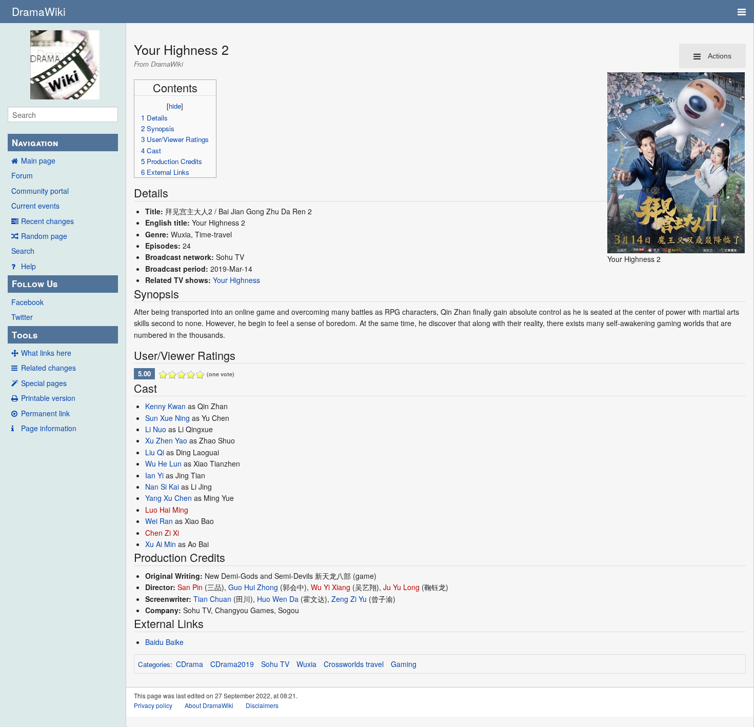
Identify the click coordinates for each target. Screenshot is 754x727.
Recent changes (47, 221)
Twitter (22, 317)
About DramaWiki (209, 705)
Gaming (403, 664)
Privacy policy (153, 705)
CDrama (189, 664)
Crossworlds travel (354, 664)
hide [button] (175, 106)
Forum (22, 175)
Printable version (48, 398)
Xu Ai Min (160, 544)
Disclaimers (262, 705)
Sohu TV (275, 664)
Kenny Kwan (165, 406)
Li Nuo (155, 429)
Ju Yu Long (401, 587)
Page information (48, 428)
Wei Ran (159, 521)
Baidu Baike (164, 642)
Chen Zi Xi (162, 533)
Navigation (35, 142)
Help (28, 266)
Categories (154, 664)
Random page (44, 236)
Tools (24, 335)
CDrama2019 (232, 664)
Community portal (40, 191)
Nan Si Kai (162, 486)
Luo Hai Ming (166, 509)
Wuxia (306, 664)
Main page (38, 160)
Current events (35, 205)
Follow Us (34, 283)
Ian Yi (154, 475)
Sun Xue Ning (167, 418)
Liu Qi (154, 452)
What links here (46, 353)
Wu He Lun (163, 463)
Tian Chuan (212, 599)
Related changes (48, 367)
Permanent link (45, 413)
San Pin (190, 587)
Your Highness (236, 280)
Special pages (44, 383)
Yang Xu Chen (168, 498)
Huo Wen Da (278, 599)
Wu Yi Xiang (330, 587)
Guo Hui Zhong (253, 587)
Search (22, 251)
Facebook (27, 302)
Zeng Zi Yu (349, 599)
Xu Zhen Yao (166, 440)
